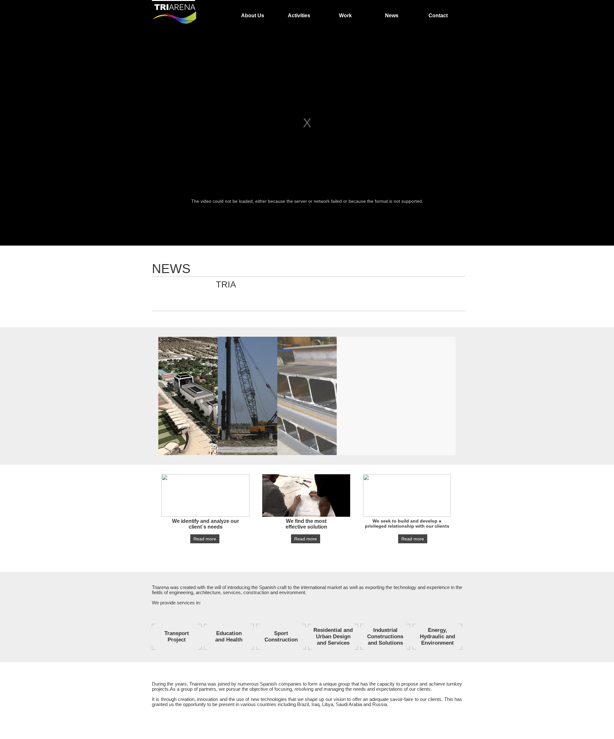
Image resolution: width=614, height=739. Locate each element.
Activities (299, 15)
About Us (252, 15)
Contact (438, 15)
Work (345, 15)
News (391, 15)
